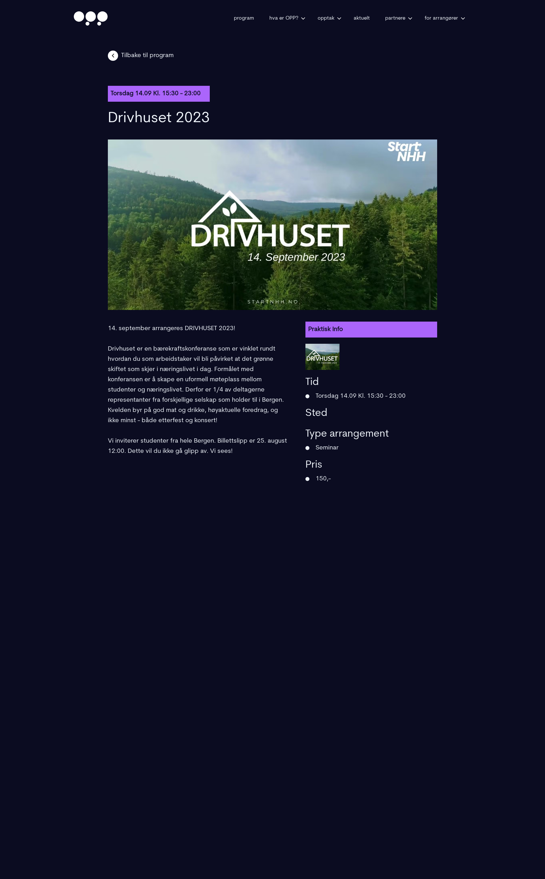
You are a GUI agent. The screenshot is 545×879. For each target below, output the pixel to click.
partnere (395, 18)
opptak (326, 18)
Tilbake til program (147, 55)
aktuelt (362, 18)
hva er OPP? (283, 18)
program (244, 18)
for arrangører (441, 18)
